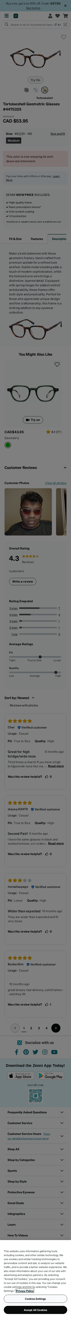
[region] (35, 1278)
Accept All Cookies (35, 1310)
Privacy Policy (25, 1290)
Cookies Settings (35, 1298)
